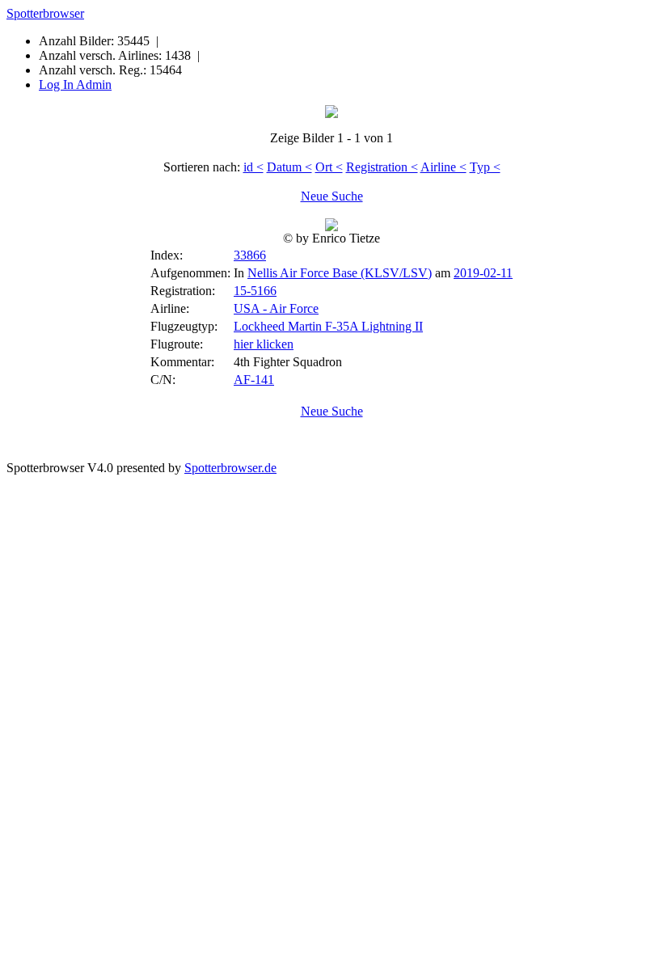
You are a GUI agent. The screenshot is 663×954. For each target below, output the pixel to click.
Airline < (443, 167)
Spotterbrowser (45, 13)
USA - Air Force (276, 308)
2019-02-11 (483, 273)
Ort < (329, 167)
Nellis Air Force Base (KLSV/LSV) (339, 273)
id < (253, 167)
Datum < (289, 167)
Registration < (382, 167)
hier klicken (263, 344)
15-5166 (255, 291)
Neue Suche (332, 196)
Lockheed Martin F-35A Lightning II (328, 326)
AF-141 (254, 379)
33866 (250, 255)
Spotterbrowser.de (230, 468)
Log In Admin (75, 84)
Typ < (485, 167)
